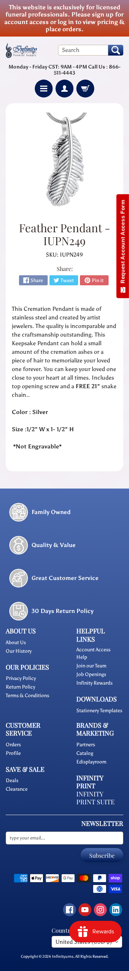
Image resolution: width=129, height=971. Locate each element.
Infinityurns (62, 956)
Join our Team (91, 666)
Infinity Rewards (94, 683)
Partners (85, 745)
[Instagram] (100, 909)
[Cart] (85, 88)
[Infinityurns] (21, 50)
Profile (13, 753)
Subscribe (102, 855)
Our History (19, 651)
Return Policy (20, 687)
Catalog (84, 753)
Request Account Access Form (123, 243)
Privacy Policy (21, 678)
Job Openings (91, 674)
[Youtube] (84, 909)
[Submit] (115, 50)
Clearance (17, 789)
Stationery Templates (99, 711)
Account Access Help (93, 653)
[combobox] (83, 50)
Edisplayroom (91, 762)
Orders (13, 745)
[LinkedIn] (115, 909)
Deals (12, 780)
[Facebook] (69, 909)
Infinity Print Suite (95, 798)
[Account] (64, 88)
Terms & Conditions (27, 695)
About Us (16, 642)
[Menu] (44, 88)
